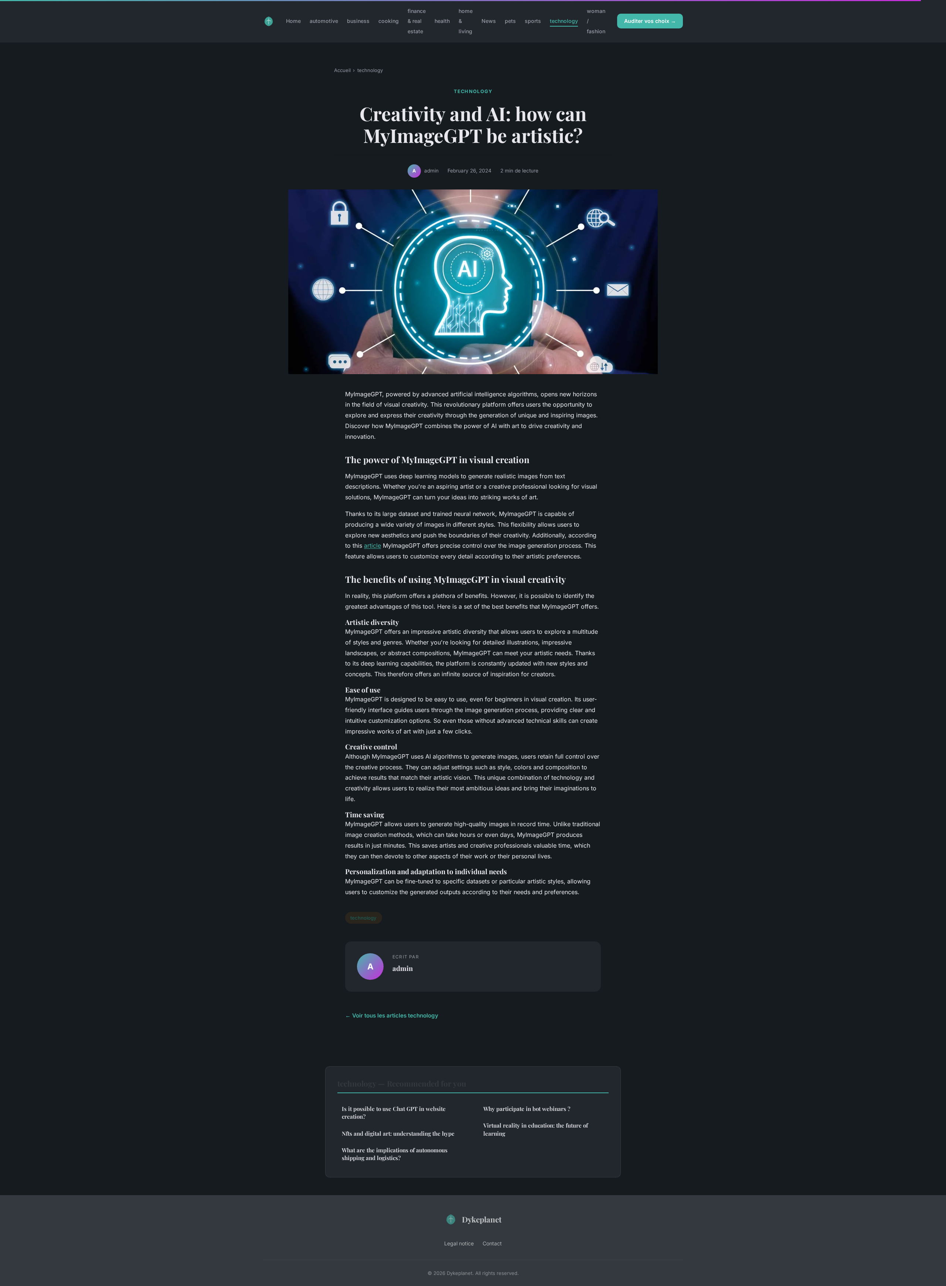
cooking (388, 21)
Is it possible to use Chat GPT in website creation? (394, 1112)
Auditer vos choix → (650, 21)
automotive (324, 21)
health (442, 21)
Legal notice (459, 1243)
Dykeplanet (481, 1219)
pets (510, 21)
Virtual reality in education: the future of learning (535, 1129)
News (488, 21)
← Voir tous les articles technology (391, 1015)
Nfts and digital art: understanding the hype (398, 1133)
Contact (492, 1243)
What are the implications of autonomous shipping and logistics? (395, 1154)
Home (293, 21)
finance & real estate (417, 21)
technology (564, 21)
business (358, 21)
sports (533, 21)
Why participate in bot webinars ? (526, 1108)
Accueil (342, 70)
